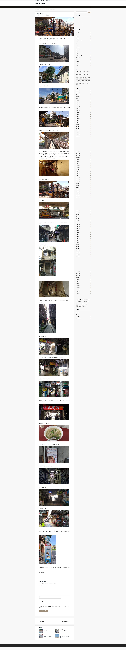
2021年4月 (78, 216)
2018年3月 (78, 289)
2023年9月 (78, 159)
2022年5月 (78, 191)
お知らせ (77, 32)
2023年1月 (78, 175)
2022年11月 (78, 179)
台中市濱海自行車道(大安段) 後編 (65, 637)
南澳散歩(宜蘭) (78, 306)
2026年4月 (78, 98)
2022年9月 (78, 183)
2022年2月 (78, 197)
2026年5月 (78, 96)
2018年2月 (78, 291)
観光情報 (42, 7)
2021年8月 (78, 208)
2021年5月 (78, 214)
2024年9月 (78, 136)
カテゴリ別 (56, 7)
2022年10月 (78, 181)
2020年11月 (78, 226)
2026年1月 (78, 104)
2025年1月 (78, 128)
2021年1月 (78, 222)
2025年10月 (78, 110)
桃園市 (80, 81)
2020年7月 (78, 234)
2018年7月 (78, 281)
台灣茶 (81, 77)
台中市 (87, 74)
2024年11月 (78, 132)
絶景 (89, 81)
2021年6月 (78, 212)
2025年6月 (78, 118)
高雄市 (80, 84)
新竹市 (89, 80)
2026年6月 (78, 94)
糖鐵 (87, 81)
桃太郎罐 (45, 630)
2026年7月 (78, 92)
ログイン (77, 312)
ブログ (45, 15)
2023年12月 (78, 153)
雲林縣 (77, 84)
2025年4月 (78, 122)
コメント (40, 585)
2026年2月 (78, 102)
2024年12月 (78, 130)
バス (77, 63)
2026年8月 (78, 90)
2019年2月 (78, 267)
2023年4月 (78, 169)
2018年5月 (78, 285)
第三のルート (78, 305)
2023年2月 (78, 173)
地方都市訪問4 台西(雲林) (48, 636)
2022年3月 (78, 195)
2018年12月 (78, 271)
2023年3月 (78, 171)
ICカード (77, 71)
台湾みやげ (77, 77)
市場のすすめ (70, 7)
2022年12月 (78, 177)
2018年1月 (78, 293)
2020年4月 (78, 240)
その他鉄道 (78, 61)
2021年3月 (78, 218)
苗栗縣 (83, 83)
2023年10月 (78, 157)
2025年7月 (78, 116)
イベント (83, 71)
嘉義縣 (89, 77)
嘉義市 (86, 77)
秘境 (84, 81)
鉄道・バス (78, 59)
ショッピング (87, 71)
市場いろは (78, 57)
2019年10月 (78, 252)
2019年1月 (78, 269)
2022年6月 (78, 189)
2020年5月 (78, 238)
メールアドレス (42, 601)
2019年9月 (78, 254)
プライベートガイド (84, 7)
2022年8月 (78, 185)
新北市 (86, 80)
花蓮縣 (80, 83)
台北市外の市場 (79, 55)
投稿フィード (78, 314)
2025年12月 (78, 106)
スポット (78, 38)
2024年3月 (78, 147)
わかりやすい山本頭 (63, 630)
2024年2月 (78, 149)
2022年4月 (78, 193)
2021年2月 (78, 220)
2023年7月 (78, 163)
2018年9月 (78, 277)
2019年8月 (78, 256)
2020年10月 (78, 228)
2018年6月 (78, 283)
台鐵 (77, 65)
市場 (76, 80)
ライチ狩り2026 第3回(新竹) (81, 299)
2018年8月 (78, 279)
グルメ (77, 36)
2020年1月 (78, 246)
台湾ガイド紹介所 (40, 3)
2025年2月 (78, 126)
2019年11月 (78, 250)
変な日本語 (78, 49)
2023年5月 (78, 167)
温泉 (82, 81)
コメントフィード (79, 316)
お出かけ (43, 15)
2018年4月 (78, 287)
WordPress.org (78, 318)
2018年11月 (78, 273)
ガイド (77, 34)
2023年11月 (78, 155)
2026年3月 (78, 100)
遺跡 (87, 83)
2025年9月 (78, 112)
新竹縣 (77, 81)
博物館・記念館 (81, 74)
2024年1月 (78, 151)
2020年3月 (78, 242)
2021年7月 (78, 210)
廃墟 (79, 80)
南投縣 (77, 74)
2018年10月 (78, 275)
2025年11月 (78, 108)
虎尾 (85, 83)
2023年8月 (78, 161)
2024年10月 (78, 134)
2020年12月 (78, 224)
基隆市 (48, 15)
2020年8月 (78, 232)
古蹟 (84, 74)
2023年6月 (78, 165)
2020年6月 (78, 236)
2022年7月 (78, 187)
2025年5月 (78, 120)
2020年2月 (78, 244)
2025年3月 (78, 124)
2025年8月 (78, 114)
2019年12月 (78, 248)
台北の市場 (78, 53)
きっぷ (80, 71)
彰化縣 (83, 80)
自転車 (77, 83)
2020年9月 (78, 230)
